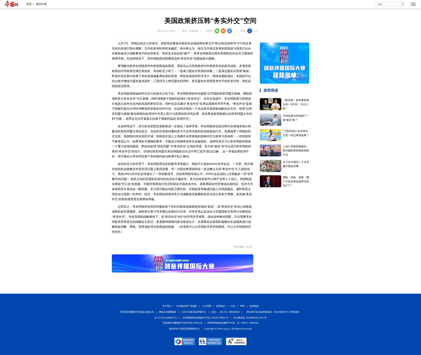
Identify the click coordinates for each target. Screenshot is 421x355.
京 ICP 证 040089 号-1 (166, 317)
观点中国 (41, 4)
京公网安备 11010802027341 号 (250, 317)
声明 (242, 306)
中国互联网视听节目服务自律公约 (137, 312)
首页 (29, 4)
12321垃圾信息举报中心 (193, 312)
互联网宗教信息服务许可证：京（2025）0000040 (233, 322)
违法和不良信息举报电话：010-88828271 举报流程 (273, 312)
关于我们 (167, 306)
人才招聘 (206, 306)
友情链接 (254, 306)
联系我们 (220, 306)
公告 (232, 306)
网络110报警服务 (167, 312)
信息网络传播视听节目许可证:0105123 (182, 322)
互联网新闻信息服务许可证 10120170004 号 (205, 317)
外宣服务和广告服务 (186, 306)
